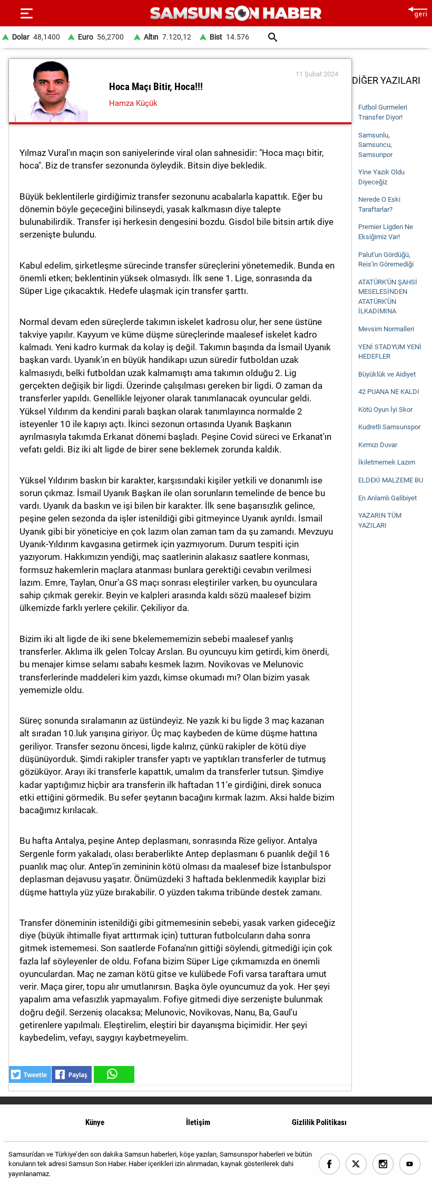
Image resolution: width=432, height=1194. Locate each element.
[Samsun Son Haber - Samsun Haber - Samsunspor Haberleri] (235, 13)
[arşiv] (272, 37)
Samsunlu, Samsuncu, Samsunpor (375, 145)
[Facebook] (329, 1164)
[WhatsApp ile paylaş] (113, 1074)
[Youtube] (410, 1164)
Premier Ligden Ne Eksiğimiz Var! (385, 232)
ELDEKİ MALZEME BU (390, 480)
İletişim (198, 1122)
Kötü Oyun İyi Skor (385, 409)
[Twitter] (356, 1164)
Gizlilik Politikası (319, 1122)
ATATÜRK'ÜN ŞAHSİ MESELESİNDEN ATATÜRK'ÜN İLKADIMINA (387, 296)
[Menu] (26, 13)
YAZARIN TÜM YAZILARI (379, 520)
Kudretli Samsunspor (389, 427)
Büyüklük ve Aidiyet (387, 374)
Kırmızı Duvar (377, 445)
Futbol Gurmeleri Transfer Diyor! (382, 112)
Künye (94, 1122)
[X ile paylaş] (30, 1074)
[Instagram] (383, 1164)
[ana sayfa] (417, 11)
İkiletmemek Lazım (386, 462)
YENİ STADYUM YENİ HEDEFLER (389, 352)
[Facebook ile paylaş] (72, 1074)
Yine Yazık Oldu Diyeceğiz (381, 177)
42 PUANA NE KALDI (388, 392)
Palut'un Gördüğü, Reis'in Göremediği (386, 260)
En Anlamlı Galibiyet (387, 498)
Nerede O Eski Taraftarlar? (379, 204)
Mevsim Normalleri (386, 329)
